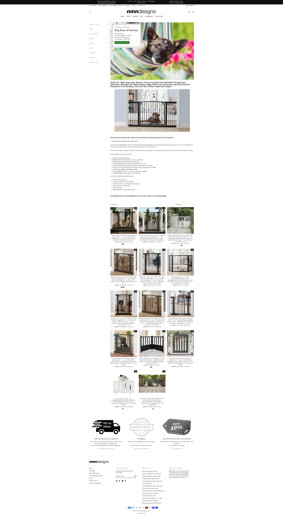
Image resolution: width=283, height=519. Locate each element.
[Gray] (123, 409)
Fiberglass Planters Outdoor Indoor (150, 478)
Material (92, 57)
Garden (135, 16)
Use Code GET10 (176, 448)
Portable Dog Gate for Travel (149, 495)
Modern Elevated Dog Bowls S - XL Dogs (152, 498)
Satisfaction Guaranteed (95, 483)
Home (128, 16)
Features (92, 52)
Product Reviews (93, 5)
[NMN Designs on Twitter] (122, 481)
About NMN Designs (94, 473)
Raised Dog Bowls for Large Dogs (150, 500)
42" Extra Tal (116, 183)
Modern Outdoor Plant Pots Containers (151, 473)
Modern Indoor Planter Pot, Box (150, 471)
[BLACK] (181, 245)
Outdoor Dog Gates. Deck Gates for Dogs (124, 189)
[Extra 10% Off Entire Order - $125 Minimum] (177, 427)
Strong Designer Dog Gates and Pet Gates (152, 481)
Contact (91, 478)
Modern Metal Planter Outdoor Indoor (151, 476)
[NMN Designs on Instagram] (117, 481)
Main (122, 16)
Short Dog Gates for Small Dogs (121, 185)
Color (91, 38)
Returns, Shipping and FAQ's (96, 475)
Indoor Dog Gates (117, 187)
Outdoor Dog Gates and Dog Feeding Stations (153, 490)
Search (90, 468)
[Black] (123, 244)
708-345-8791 (141, 5)
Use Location (94, 33)
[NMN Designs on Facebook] (119, 481)
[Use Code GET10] (152, 51)
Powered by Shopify (141, 513)
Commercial (149, 16)
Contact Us (134, 5)
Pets (141, 16)
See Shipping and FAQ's (106, 448)
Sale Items (159, 16)
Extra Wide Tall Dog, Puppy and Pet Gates (152, 486)
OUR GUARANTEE (103, 5)
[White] (125, 244)
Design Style (93, 62)
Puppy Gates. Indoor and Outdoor (150, 493)
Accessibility (127, 5)
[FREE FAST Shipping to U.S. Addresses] (106, 427)
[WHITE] (179, 245)
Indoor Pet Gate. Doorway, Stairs (150, 488)
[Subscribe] (135, 476)
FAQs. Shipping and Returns (115, 5)
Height (91, 43)
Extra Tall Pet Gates (147, 483)
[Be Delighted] (141, 427)
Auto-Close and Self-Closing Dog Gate (123, 181)
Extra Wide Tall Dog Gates (120, 179)
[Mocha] (123, 287)
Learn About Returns (141, 448)
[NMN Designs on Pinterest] (125, 481)
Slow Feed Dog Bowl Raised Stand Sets (151, 503)
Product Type (94, 24)
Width (91, 48)
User (90, 29)
